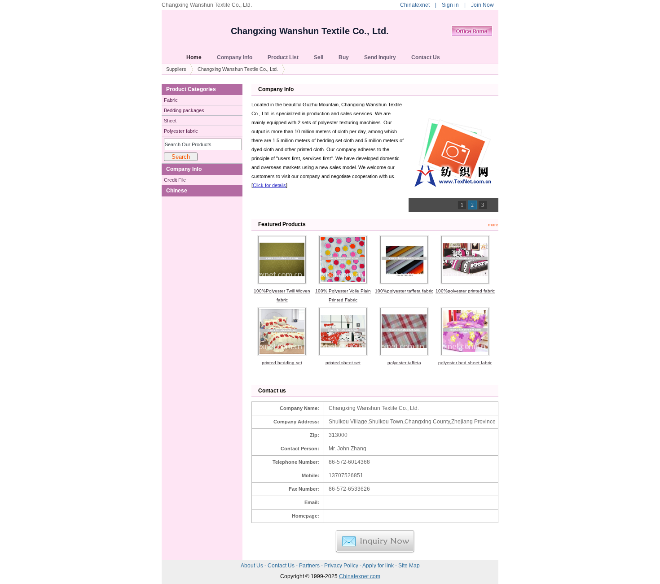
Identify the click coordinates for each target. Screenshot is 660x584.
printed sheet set (343, 362)
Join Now (482, 5)
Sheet (170, 120)
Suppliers (176, 69)
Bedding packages (184, 110)
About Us (252, 565)
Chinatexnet (415, 5)
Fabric (171, 100)
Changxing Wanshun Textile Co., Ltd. (310, 31)
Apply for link (378, 565)
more (493, 224)
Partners (310, 565)
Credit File (175, 180)
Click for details (269, 185)
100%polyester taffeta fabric (404, 290)
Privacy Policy (342, 565)
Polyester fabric (181, 131)
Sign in (450, 5)
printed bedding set (282, 362)
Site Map (409, 565)
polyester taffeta (404, 362)
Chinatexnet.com (359, 576)
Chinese (176, 190)
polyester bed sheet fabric (465, 362)
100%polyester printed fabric (465, 290)
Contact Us (282, 565)
